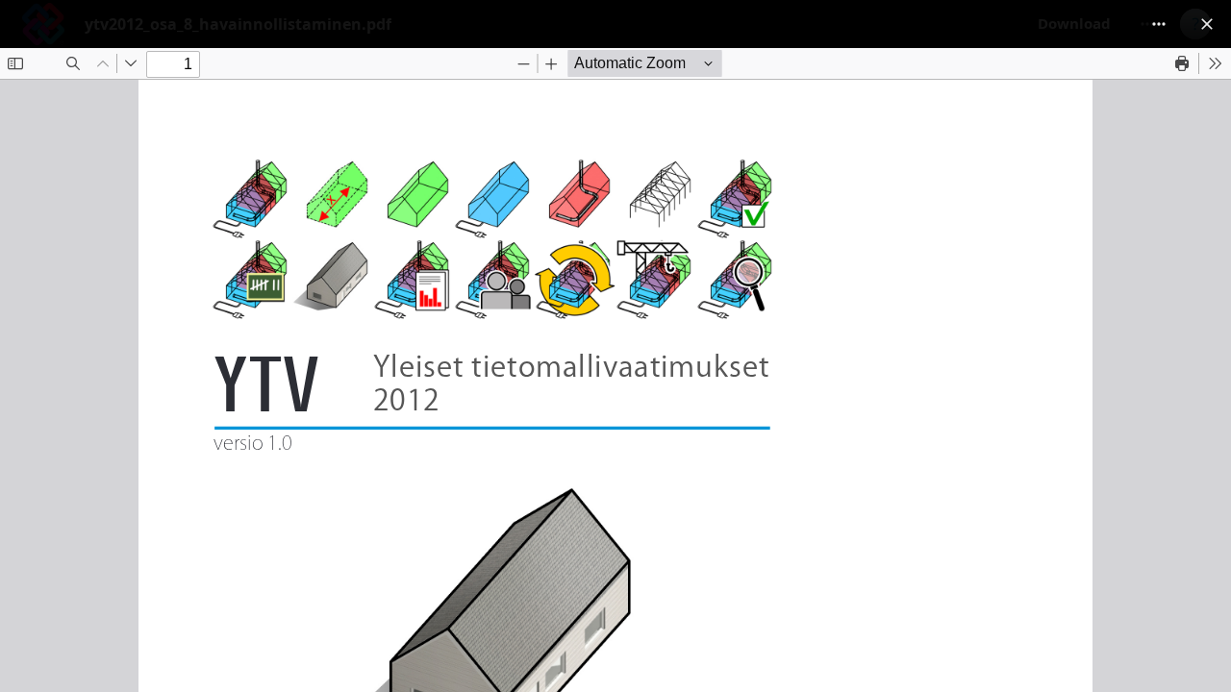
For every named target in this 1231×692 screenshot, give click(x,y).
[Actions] (1159, 24)
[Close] (1207, 24)
